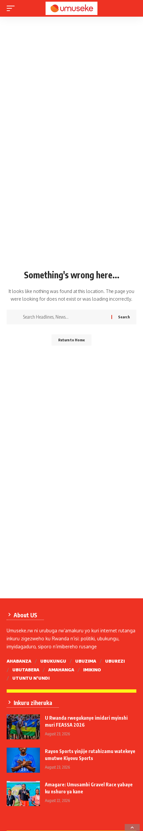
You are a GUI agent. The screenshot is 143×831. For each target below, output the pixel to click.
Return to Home (71, 340)
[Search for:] (64, 317)
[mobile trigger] (12, 8)
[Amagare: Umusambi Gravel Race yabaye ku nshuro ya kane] (23, 793)
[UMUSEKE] (71, 8)
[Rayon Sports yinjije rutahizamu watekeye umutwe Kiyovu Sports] (23, 760)
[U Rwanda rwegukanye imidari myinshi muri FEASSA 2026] (23, 726)
